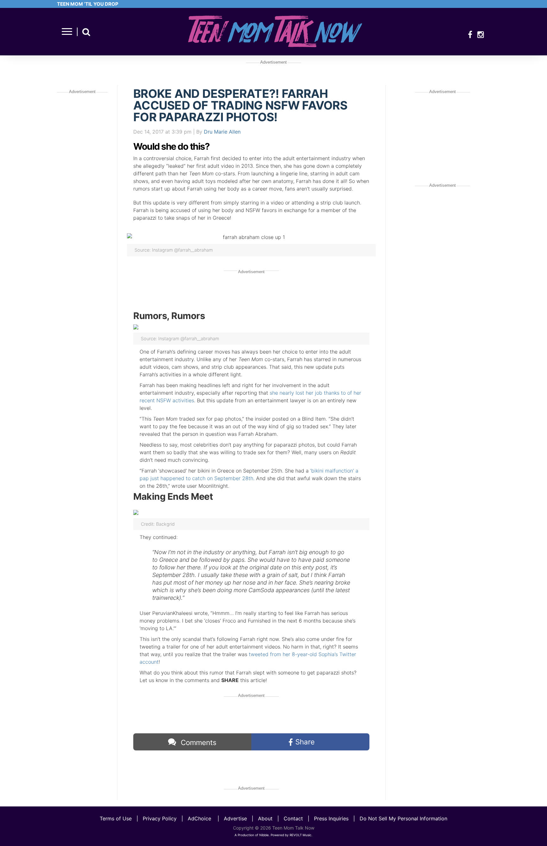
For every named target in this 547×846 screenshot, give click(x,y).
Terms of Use (116, 818)
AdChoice (199, 818)
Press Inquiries (331, 818)
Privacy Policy (160, 818)
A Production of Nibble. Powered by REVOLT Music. (273, 835)
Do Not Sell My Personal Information (403, 818)
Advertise (235, 818)
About (265, 818)
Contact (293, 818)
